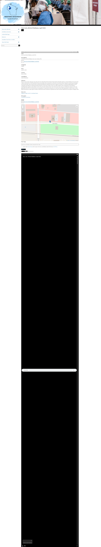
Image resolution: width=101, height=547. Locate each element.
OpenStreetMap (72, 140)
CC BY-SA (55, 146)
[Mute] (74, 51)
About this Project (5, 42)
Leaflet (68, 140)
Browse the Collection (6, 29)
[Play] (22, 51)
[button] (50, 122)
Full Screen (77, 546)
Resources (4, 37)
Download (23, 546)
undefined (77, 154)
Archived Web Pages (6, 34)
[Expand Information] (77, 156)
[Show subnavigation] (18, 29)
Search (19, 45)
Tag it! (24, 149)
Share (25, 546)
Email (26, 151)
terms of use (30, 146)
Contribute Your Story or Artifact (8, 39)
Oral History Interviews (6, 31)
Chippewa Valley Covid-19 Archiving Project (29, 93)
